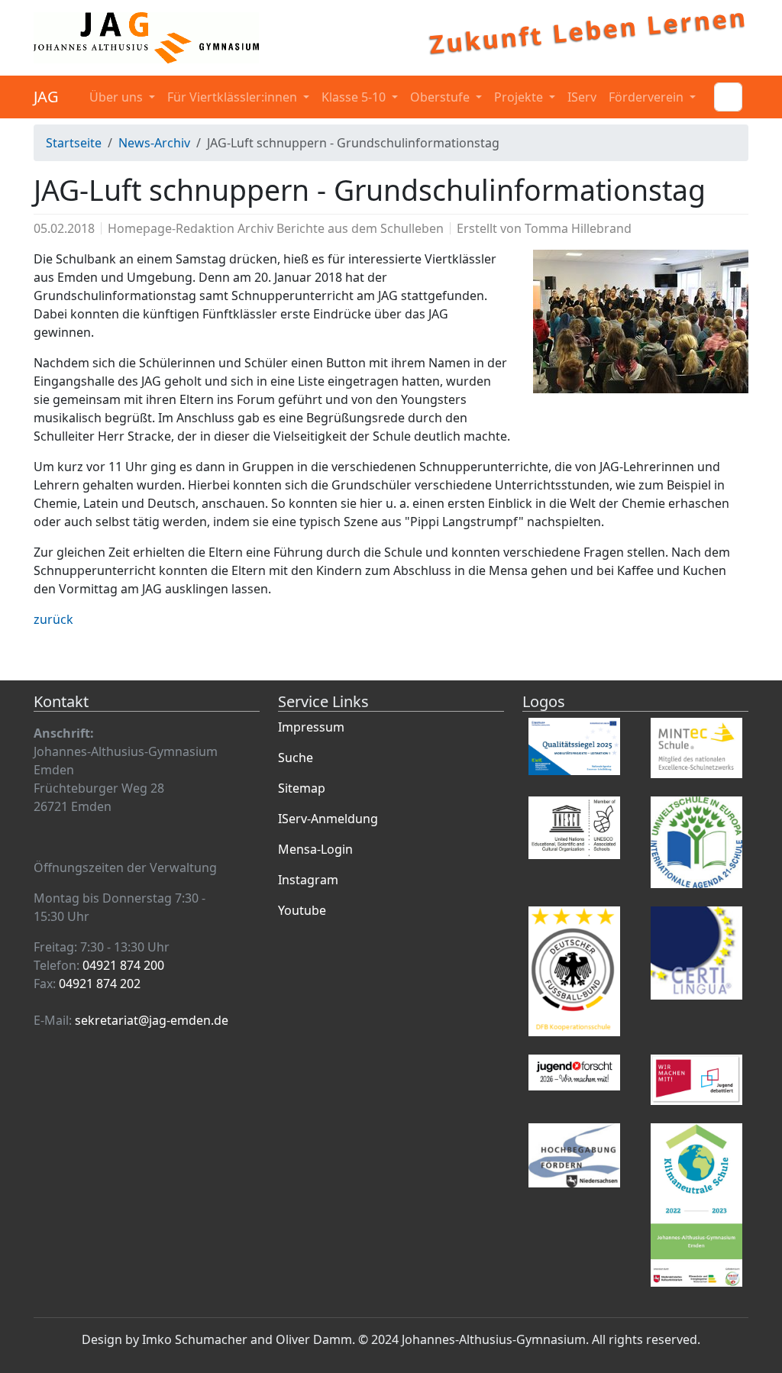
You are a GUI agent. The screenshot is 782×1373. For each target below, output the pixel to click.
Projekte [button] (520, 97)
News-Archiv (154, 142)
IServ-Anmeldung (328, 818)
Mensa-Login (315, 849)
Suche (295, 757)
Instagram (308, 879)
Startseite (74, 142)
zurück (53, 619)
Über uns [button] (117, 97)
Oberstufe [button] (441, 97)
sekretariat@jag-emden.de (151, 1020)
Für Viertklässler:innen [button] (233, 97)
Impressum (311, 727)
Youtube (302, 910)
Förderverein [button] (648, 97)
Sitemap (301, 788)
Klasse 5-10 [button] (355, 97)
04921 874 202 (100, 983)
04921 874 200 (123, 965)
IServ (581, 97)
